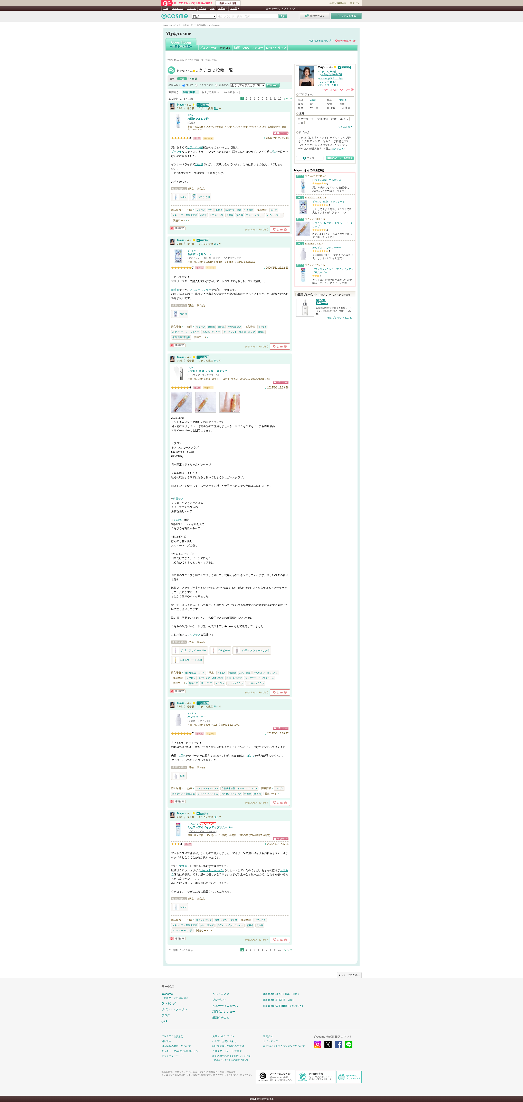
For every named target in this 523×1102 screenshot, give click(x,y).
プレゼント (219, 999)
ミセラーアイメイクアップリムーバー (210, 827)
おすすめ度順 (209, 92)
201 (216, 108)
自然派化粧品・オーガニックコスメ (239, 788)
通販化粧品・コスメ (195, 672)
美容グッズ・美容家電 (183, 793)
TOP (165, 8)
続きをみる (338, 148)
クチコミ (225, 47)
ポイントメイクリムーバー (202, 831)
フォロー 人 (327, 81)
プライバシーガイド (172, 1056)
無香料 (239, 215)
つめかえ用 (204, 197)
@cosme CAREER (283, 1005)
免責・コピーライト (223, 1036)
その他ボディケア (232, 258)
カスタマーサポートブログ (227, 1051)
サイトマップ (270, 1041)
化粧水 (192, 122)
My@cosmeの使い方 (320, 40)
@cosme (176, 995)
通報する (178, 228)
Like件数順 (229, 92)
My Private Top (346, 40)
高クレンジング (204, 920)
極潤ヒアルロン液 (198, 118)
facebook (338, 1044)
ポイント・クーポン (174, 1009)
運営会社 (268, 1036)
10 (279, 98)
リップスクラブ (235, 683)
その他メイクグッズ (199, 721)
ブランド (191, 8)
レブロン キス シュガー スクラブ (207, 371)
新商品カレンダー (223, 1011)
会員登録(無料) (337, 3)
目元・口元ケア (234, 678)
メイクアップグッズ (208, 793)
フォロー (257, 47)
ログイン (355, 3)
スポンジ (250, 755)
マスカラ (184, 866)
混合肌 (199, 164)
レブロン (192, 367)
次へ (286, 98)
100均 (182, 755)
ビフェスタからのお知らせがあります (207, 823)
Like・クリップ (276, 47)
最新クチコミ (220, 1017)
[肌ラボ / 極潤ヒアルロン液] (178, 126)
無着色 (229, 215)
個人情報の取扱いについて (176, 1046)
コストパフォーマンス (207, 788)
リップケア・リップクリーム (203, 375)
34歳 (313, 99)
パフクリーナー (197, 716)
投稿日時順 (189, 92)
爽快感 (221, 326)
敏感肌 (175, 289)
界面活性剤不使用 (181, 337)
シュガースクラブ (255, 683)
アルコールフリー (255, 215)
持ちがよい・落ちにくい (266, 672)
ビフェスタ (193, 824)
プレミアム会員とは (172, 1036)
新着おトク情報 (228, 3)
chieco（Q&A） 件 (331, 78)
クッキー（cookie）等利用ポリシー (181, 1051)
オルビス (192, 713)
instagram (317, 1044)
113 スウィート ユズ (191, 659)
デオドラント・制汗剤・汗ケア (204, 258)
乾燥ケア (193, 683)
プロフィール (208, 47)
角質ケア (178, 498)
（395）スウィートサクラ (255, 650)
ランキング (177, 8)
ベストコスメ (288, 8)
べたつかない (234, 326)
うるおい (200, 210)
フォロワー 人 (329, 85)
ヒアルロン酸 (195, 147)
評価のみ (224, 85)
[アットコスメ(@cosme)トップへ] (174, 17)
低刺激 (219, 210)
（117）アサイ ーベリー (193, 650)
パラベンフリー (275, 215)
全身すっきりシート (199, 254)
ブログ (202, 8)
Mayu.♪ (205, 70)
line (348, 1044)
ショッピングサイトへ (280, 133)
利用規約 (166, 1041)
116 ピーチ (224, 650)
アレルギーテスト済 (182, 930)
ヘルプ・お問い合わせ (224, 1041)
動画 (237, 47)
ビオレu (192, 250)
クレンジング (206, 925)
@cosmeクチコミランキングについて (284, 1046)
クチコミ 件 (327, 71)
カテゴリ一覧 (273, 8)
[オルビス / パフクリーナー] (178, 724)
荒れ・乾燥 (244, 672)
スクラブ (219, 683)
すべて (189, 85)
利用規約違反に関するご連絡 (228, 1046)
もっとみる (344, 126)
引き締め (248, 210)
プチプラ (176, 151)
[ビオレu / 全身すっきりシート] (178, 261)
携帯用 (183, 314)
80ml (182, 775)
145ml (183, 907)
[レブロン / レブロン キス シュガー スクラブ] (178, 378)
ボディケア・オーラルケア (185, 332)
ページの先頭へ (351, 975)
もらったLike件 (331, 74)
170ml (183, 197)
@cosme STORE (279, 999)
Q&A (212, 8)
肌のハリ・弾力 (233, 210)
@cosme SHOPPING (281, 993)
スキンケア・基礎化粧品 (184, 215)
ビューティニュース (225, 1005)
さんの (337, 89)
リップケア (193, 634)
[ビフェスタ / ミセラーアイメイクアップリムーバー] (178, 834)
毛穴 (274, 151)
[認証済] (202, 104)
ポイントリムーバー (212, 870)
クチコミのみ (206, 85)
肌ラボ (191, 115)
